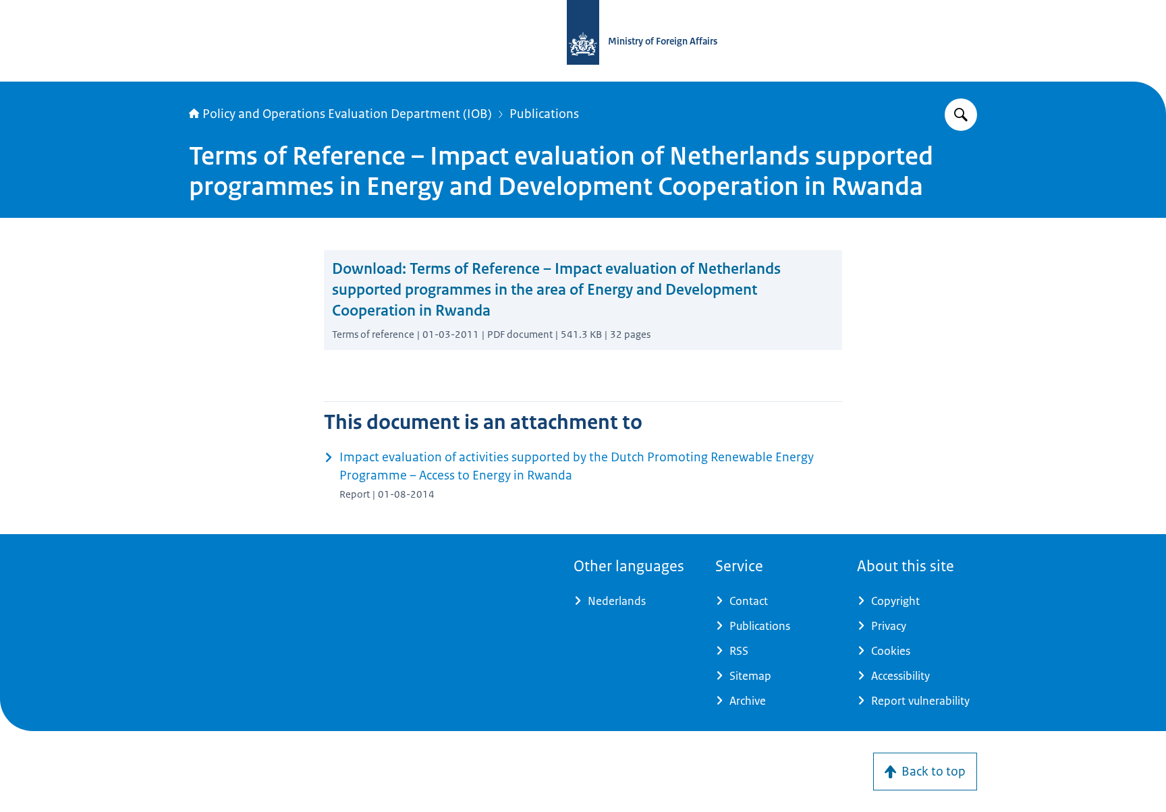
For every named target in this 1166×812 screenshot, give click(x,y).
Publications (544, 114)
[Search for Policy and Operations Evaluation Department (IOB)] (961, 114)
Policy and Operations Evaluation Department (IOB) (347, 114)
